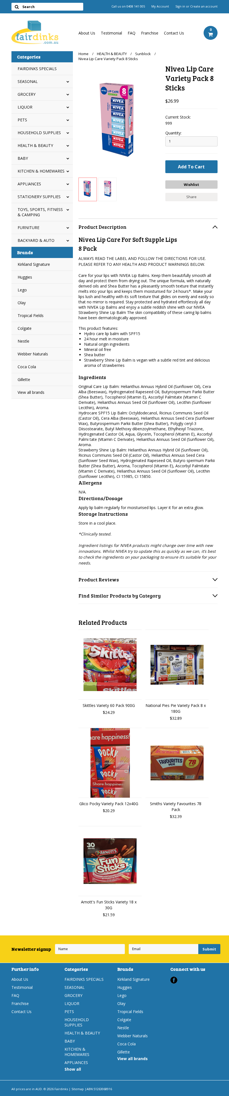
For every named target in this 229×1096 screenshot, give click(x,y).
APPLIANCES (29, 183)
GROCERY (26, 94)
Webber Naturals (33, 354)
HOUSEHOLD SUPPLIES (39, 132)
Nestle (23, 341)
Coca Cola (27, 366)
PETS (22, 119)
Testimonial (111, 33)
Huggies (25, 277)
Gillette (24, 379)
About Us (86, 33)
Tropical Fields (31, 315)
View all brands (31, 392)
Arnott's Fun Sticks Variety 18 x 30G (109, 904)
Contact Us (174, 33)
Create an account (204, 6)
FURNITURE (28, 227)
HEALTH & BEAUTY (35, 145)
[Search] (16, 6)
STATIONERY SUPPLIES (39, 196)
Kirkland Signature (34, 264)
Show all (73, 1069)
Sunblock (143, 53)
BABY (23, 158)
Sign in (180, 6)
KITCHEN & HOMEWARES (41, 171)
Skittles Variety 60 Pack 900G (109, 705)
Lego (22, 290)
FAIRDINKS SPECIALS (37, 68)
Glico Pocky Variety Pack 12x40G (108, 803)
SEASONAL (28, 81)
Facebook (173, 980)
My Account (160, 6)
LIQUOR (25, 107)
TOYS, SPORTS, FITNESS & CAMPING (40, 212)
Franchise (149, 33)
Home (83, 53)
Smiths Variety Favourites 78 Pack (175, 806)
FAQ (131, 33)
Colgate (25, 328)
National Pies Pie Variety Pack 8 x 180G (175, 708)
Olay (22, 302)
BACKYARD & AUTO (36, 240)
